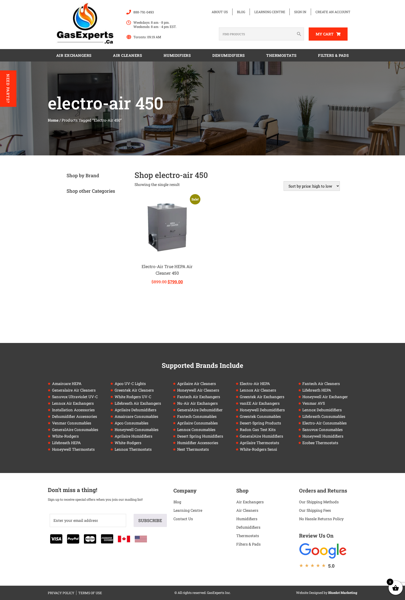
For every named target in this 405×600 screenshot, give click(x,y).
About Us (220, 12)
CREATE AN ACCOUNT (332, 12)
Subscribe (150, 520)
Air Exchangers (74, 55)
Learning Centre (269, 12)
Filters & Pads (333, 55)
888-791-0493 (143, 12)
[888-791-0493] (128, 12)
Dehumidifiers (228, 55)
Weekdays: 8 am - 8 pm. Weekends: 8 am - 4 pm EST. (154, 24)
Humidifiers (177, 55)
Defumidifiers (248, 527)
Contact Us (183, 518)
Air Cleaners (127, 55)
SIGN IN (300, 12)
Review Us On (316, 535)
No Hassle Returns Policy (321, 518)
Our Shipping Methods (319, 501)
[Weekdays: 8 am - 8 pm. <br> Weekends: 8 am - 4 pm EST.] (128, 22)
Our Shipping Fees (315, 510)
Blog (241, 12)
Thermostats (281, 55)
